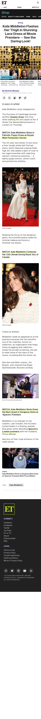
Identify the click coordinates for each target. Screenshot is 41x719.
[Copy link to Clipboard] (25, 98)
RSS (5, 541)
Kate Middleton (16, 485)
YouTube (7, 530)
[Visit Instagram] (18, 571)
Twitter (7, 528)
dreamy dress (17, 117)
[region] (20, 57)
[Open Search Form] (38, 3)
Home (28, 17)
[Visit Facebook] (6, 571)
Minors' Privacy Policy (13, 560)
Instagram (8, 525)
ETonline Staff (9, 538)
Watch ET (35, 7)
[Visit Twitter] (12, 571)
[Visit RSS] (31, 571)
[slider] (20, 63)
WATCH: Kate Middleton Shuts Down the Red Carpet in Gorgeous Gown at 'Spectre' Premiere (20, 412)
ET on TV (7, 533)
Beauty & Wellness (16, 17)
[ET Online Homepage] (5, 2)
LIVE (5, 7)
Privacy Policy (10, 552)
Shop (5, 12)
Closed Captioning (11, 555)
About (6, 536)
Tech (34, 17)
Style (4, 17)
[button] (4, 66)
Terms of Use (9, 550)
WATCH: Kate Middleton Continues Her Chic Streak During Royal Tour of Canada (20, 254)
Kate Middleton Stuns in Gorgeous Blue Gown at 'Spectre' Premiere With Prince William (20, 475)
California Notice (11, 558)
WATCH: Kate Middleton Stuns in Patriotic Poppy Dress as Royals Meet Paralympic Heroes (18, 135)
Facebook (8, 522)
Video (19, 7)
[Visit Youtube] (25, 571)
